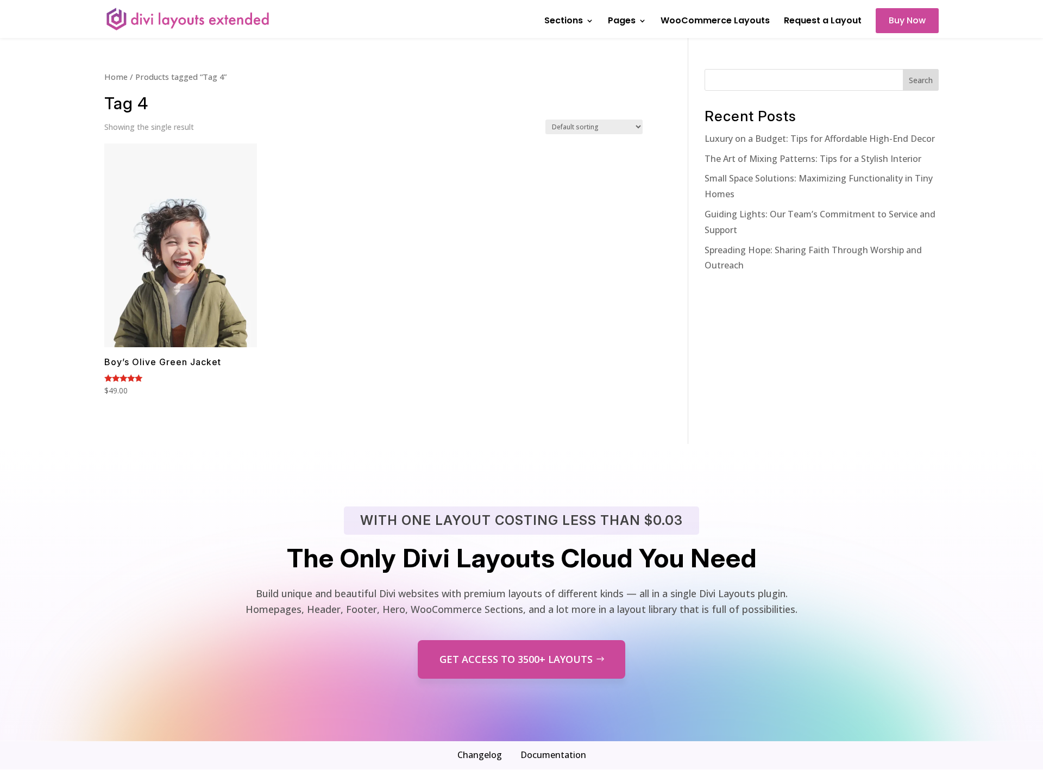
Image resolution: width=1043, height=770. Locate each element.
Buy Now (907, 20)
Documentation (553, 755)
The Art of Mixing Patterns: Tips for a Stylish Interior (813, 159)
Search (921, 80)
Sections (563, 22)
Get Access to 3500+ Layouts (516, 659)
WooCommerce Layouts (715, 22)
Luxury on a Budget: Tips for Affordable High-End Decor (820, 139)
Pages (622, 22)
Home (116, 76)
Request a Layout (823, 22)
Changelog (479, 755)
